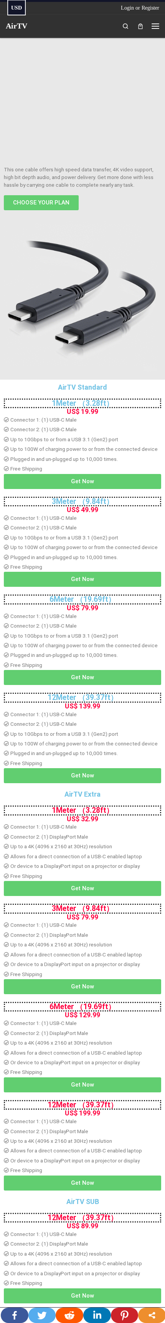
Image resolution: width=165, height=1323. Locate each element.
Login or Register (140, 8)
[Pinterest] (125, 1315)
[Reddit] (69, 1315)
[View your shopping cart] (140, 25)
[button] (41, 202)
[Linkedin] (97, 1315)
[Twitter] (42, 1315)
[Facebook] (14, 1315)
